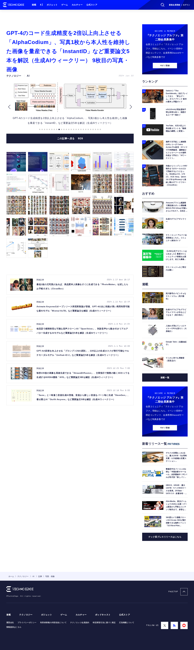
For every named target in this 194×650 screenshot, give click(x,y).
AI (41, 5)
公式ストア (91, 5)
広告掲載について (126, 622)
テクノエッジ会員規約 (79, 622)
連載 (34, 5)
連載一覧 (165, 377)
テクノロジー (25, 615)
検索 (162, 4)
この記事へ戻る (70, 138)
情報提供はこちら (14, 627)
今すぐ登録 (165, 65)
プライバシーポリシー (27, 622)
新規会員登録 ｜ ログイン (179, 5)
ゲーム (64, 5)
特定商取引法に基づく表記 (104, 622)
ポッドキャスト (103, 615)
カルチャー (77, 5)
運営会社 (10, 622)
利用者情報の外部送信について (53, 622)
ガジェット (52, 5)
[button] (9, 107)
